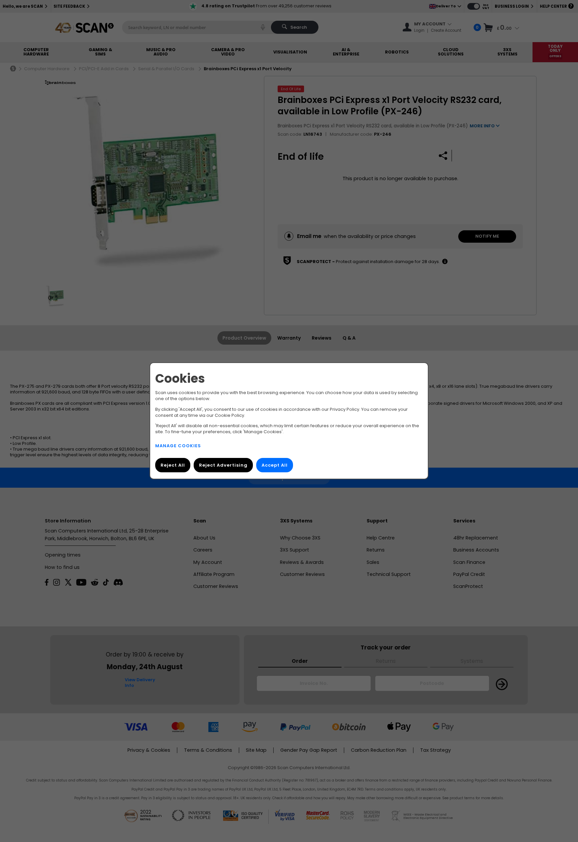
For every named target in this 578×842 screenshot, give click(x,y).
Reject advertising (223, 465)
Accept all (275, 465)
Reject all (173, 465)
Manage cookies (178, 446)
